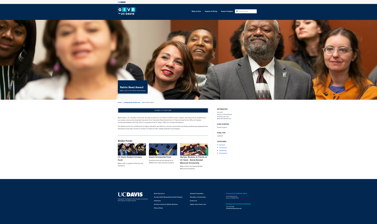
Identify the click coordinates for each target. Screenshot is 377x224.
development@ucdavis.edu (234, 208)
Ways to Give (196, 11)
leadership (222, 150)
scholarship (223, 153)
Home (119, 102)
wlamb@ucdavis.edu (223, 116)
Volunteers (157, 201)
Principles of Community (198, 197)
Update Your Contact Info (198, 204)
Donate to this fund (163, 110)
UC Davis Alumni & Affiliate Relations (166, 204)
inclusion (222, 145)
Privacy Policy (158, 208)
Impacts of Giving (211, 11)
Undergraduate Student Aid (131, 102)
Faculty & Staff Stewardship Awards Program (168, 197)
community (223, 147)
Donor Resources (159, 193)
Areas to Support (227, 11)
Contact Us (193, 201)
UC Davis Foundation (196, 193)
